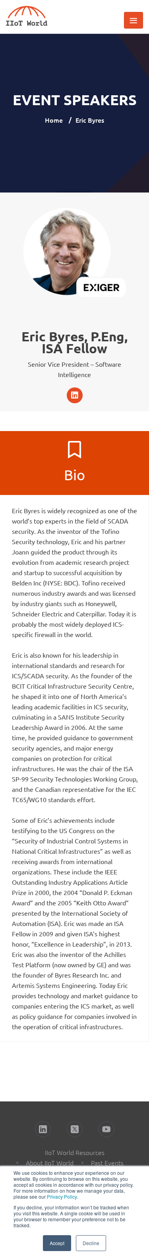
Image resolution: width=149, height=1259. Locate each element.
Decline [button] (91, 1243)
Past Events (107, 1162)
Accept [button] (57, 1243)
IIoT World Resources (74, 1152)
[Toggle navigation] (133, 20)
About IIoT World (50, 1162)
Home (54, 120)
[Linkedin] (75, 395)
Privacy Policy (62, 1196)
